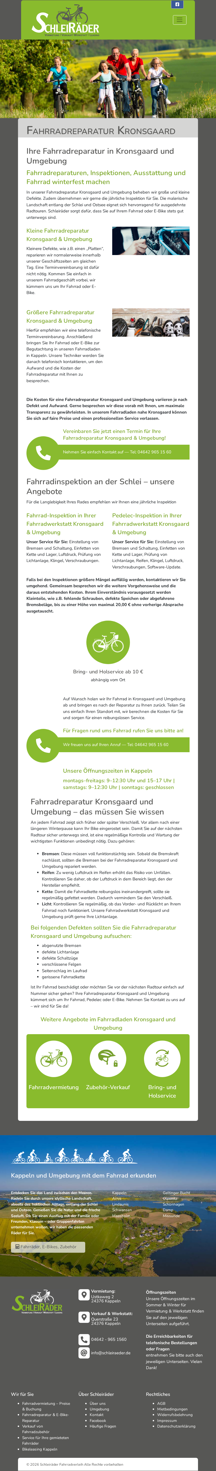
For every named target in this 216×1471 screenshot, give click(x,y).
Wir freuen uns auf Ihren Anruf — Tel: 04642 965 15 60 (115, 744)
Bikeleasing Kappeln (39, 1449)
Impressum (167, 1420)
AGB (161, 1403)
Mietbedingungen (172, 1409)
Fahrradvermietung (54, 1087)
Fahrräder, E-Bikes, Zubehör (47, 1247)
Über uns (98, 1403)
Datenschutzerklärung (176, 1426)
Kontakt (97, 1414)
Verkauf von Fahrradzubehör (36, 1429)
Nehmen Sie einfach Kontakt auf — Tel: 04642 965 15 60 (117, 452)
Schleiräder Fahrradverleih (61, 1464)
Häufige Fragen (103, 1426)
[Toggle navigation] (179, 20)
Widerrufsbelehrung (175, 1414)
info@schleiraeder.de (110, 1353)
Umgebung (99, 1409)
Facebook (98, 1420)
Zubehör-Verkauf (108, 1087)
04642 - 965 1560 (109, 1339)
